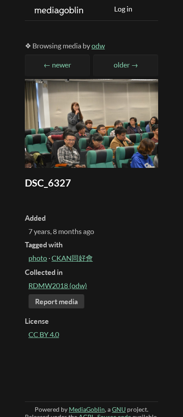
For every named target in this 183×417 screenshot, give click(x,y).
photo (37, 258)
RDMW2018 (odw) (57, 285)
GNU (119, 409)
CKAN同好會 (72, 258)
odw (98, 45)
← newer (57, 64)
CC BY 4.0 (43, 334)
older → (126, 64)
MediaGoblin (87, 409)
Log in (123, 8)
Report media (56, 301)
